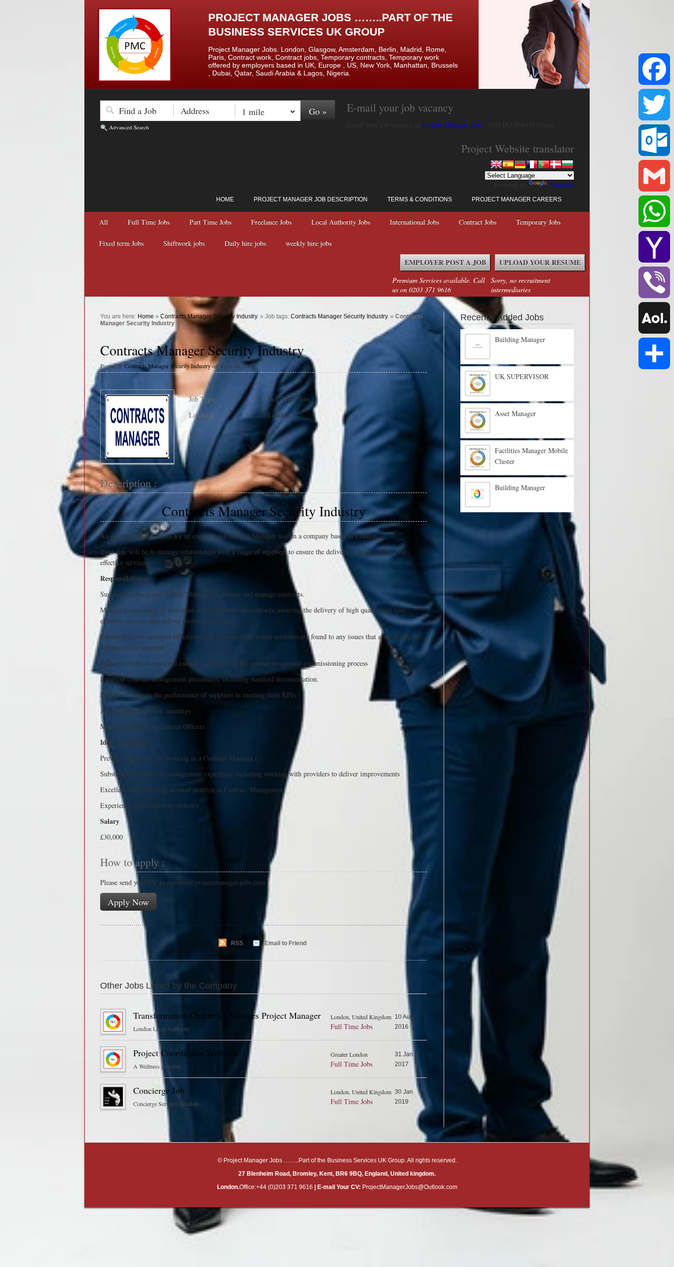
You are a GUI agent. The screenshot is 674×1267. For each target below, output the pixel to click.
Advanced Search (129, 127)
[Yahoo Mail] (654, 247)
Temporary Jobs (538, 222)
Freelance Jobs (271, 222)
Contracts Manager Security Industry (208, 316)
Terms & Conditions (419, 199)
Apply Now (128, 902)
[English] (496, 164)
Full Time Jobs (149, 222)
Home (225, 199)
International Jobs (414, 222)
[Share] (654, 353)
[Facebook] (654, 69)
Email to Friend (285, 943)
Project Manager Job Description (311, 199)
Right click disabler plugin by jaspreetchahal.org (311, 1214)
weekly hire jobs (309, 243)
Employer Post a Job (445, 262)
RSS (237, 943)
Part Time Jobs (210, 222)
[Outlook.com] (654, 140)
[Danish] (555, 164)
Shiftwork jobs (184, 243)
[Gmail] (654, 175)
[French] (531, 164)
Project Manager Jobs (453, 124)
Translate (561, 184)
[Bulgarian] (567, 164)
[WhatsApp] (654, 211)
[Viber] (654, 282)
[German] (520, 164)
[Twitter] (654, 104)
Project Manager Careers (517, 199)
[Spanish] (508, 164)
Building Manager (520, 339)
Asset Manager (515, 413)
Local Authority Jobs (340, 222)
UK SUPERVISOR (522, 376)
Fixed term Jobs (121, 243)
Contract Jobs (477, 222)
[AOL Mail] (654, 318)
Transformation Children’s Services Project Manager (227, 1015)
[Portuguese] (543, 164)
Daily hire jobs (245, 243)
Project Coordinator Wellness (185, 1053)
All (103, 222)
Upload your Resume (540, 262)
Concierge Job (159, 1090)
